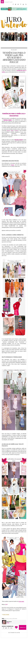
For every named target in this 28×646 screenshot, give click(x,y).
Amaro (8, 130)
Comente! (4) (22, 627)
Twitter (6, 628)
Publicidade (14, 618)
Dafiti (12, 130)
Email (11, 628)
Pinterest (8, 628)
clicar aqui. (21, 601)
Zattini (16, 130)
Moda (10, 618)
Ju (11, 621)
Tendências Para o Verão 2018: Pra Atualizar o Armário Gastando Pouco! (14, 57)
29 (16, 627)
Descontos (7, 618)
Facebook (3, 628)
